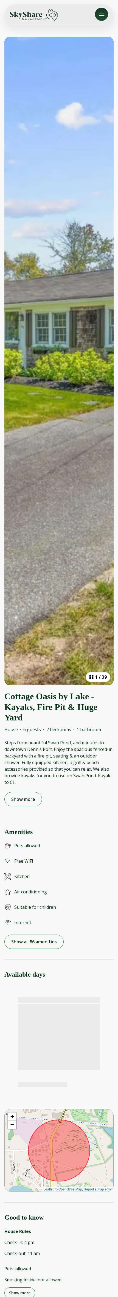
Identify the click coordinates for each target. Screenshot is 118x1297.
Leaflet (48, 1189)
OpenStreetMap (70, 1189)
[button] (12, 1116)
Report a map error (98, 1189)
